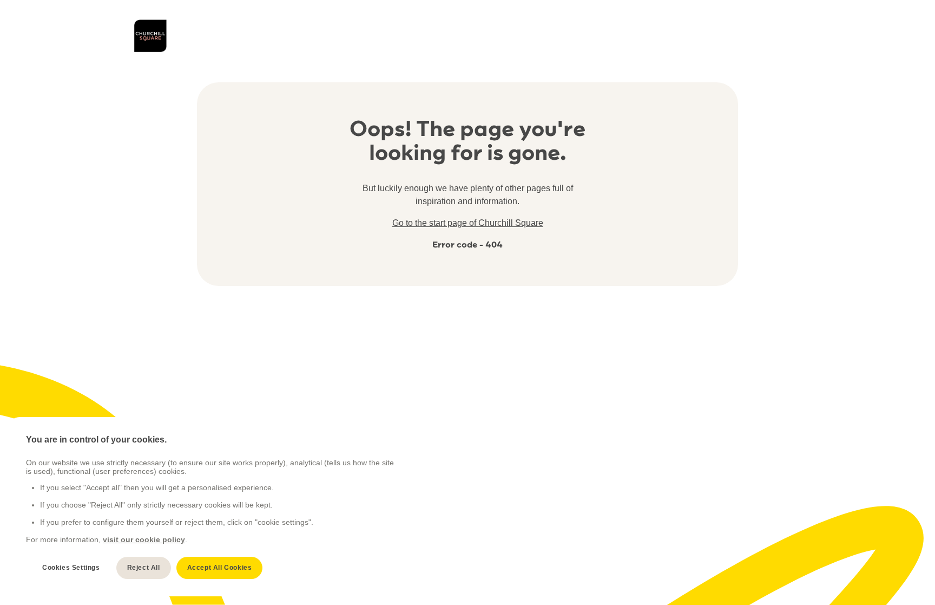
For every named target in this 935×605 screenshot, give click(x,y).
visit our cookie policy (144, 539)
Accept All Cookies (219, 567)
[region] (211, 506)
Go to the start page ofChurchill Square (467, 222)
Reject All (143, 567)
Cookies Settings (71, 567)
